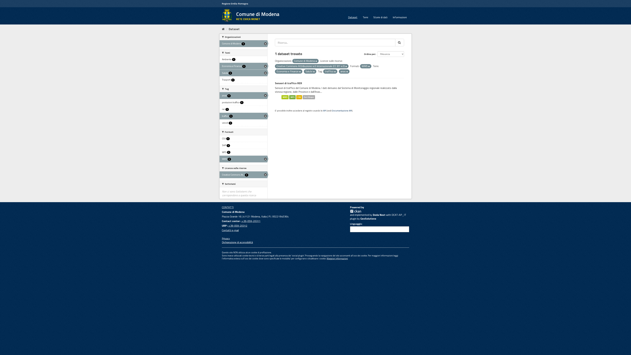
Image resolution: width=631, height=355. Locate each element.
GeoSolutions (368, 219)
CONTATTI (228, 207)
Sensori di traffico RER (288, 83)
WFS (292, 97)
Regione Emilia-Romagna (235, 3)
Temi (365, 17)
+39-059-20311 (250, 221)
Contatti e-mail (230, 230)
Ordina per (369, 54)
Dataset (352, 17)
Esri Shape (309, 97)
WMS (285, 97)
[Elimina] (316, 61)
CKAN (355, 211)
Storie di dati (380, 17)
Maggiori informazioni (337, 258)
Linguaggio (356, 223)
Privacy (226, 238)
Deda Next (379, 215)
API (324, 110)
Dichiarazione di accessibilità (237, 242)
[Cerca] (399, 42)
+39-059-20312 (237, 226)
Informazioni (400, 17)
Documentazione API (342, 110)
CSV (299, 97)
